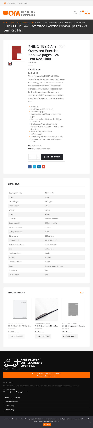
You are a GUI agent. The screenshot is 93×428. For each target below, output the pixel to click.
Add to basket (53, 157)
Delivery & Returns (11, 402)
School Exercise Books (43, 149)
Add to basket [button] (17, 336)
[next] (63, 46)
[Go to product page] (20, 309)
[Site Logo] (22, 13)
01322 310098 (10, 389)
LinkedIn (39, 166)
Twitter (34, 166)
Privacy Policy (9, 406)
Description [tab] (13, 184)
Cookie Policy (9, 410)
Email (43, 166)
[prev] (60, 46)
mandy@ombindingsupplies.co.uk (17, 392)
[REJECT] (90, 422)
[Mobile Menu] (5, 13)
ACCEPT (47, 425)
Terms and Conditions (12, 398)
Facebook (30, 166)
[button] (75, 12)
